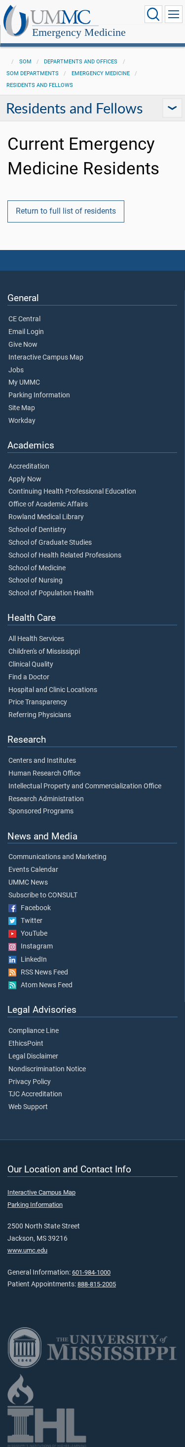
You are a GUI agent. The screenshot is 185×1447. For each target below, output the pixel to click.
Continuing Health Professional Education (72, 492)
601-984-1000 (91, 1272)
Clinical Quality (30, 664)
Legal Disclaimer (33, 1056)
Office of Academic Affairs (48, 504)
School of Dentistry (37, 530)
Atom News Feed (44, 985)
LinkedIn (31, 960)
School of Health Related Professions (64, 555)
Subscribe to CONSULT (42, 895)
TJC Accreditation (35, 1094)
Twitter (29, 921)
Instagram (34, 946)
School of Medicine (37, 568)
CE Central (24, 319)
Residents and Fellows (39, 85)
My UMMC (24, 383)
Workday (22, 421)
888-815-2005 (96, 1284)
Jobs (16, 370)
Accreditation (28, 467)
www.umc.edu (27, 1250)
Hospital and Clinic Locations (52, 690)
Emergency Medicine (79, 32)
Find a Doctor (28, 677)
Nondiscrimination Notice (47, 1069)
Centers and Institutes (42, 761)
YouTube (31, 934)
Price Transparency (37, 702)
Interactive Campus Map (45, 358)
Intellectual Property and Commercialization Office (84, 786)
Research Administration (46, 799)
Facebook (33, 908)
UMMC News (28, 883)
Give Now (22, 345)
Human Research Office (44, 774)
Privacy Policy (29, 1082)
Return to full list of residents (66, 211)
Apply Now (24, 479)
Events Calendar (33, 870)
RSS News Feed (42, 972)
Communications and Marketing (57, 857)
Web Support (28, 1107)
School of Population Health (51, 593)
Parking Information (39, 395)
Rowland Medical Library (46, 517)
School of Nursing (35, 580)
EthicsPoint (25, 1044)
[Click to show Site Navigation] (174, 14)
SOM (25, 61)
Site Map (21, 408)
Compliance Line (33, 1031)
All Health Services (36, 639)
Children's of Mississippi (44, 652)
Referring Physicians (39, 715)
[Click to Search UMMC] (153, 14)
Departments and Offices (80, 61)
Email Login (26, 332)
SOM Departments (32, 73)
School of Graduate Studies (50, 543)
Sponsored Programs (41, 811)
